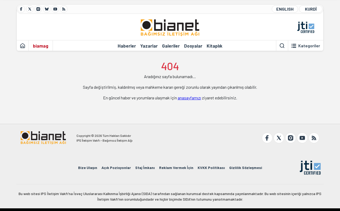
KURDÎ (311, 8)
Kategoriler (309, 46)
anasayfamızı (189, 97)
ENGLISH (285, 8)
